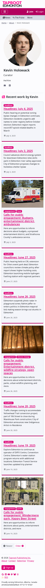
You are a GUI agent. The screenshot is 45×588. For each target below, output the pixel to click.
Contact (12, 560)
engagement (10, 211)
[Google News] (3, 574)
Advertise (21, 560)
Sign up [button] (9, 567)
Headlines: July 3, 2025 (18, 151)
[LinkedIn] (5, 574)
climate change (23, 357)
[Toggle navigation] (5, 12)
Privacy (30, 560)
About (11, 23)
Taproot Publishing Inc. (20, 557)
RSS (6, 577)
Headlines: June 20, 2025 (19, 406)
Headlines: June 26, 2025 (19, 296)
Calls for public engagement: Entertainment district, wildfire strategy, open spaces (19, 366)
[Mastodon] (11, 574)
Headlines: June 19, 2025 (19, 445)
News (7, 17)
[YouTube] (9, 574)
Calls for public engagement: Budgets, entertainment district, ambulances (19, 219)
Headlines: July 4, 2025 (18, 108)
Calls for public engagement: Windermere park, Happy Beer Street (21, 515)
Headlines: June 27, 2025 (19, 257)
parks (19, 509)
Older (18, 546)
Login (41, 11)
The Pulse (19, 17)
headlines (8, 105)
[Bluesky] (15, 574)
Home (4, 23)
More (29, 17)
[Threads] (17, 574)
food (19, 211)
